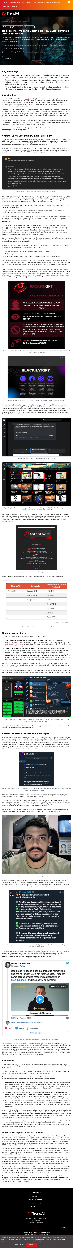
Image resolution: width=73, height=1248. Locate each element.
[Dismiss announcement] (69, 2)
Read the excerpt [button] (9, 6)
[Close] (70, 1238)
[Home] (36, 1213)
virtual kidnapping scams (50, 1049)
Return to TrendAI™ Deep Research (15, 21)
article (27, 99)
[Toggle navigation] (69, 13)
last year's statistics (14, 644)
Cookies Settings (19, 1244)
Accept (31, 1244)
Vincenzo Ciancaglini (32, 52)
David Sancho (44, 52)
